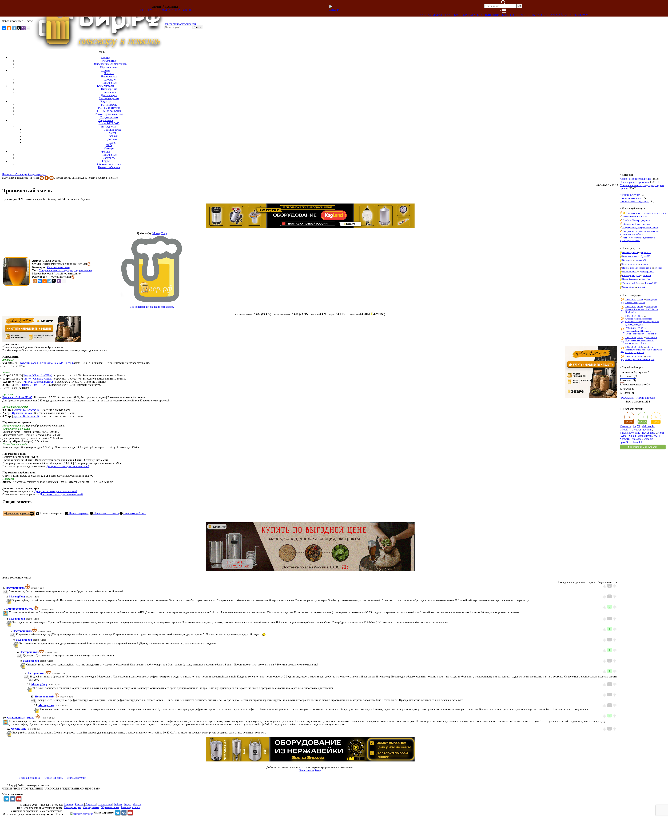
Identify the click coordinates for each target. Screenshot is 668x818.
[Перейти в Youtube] (19, 799)
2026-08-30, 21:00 (634, 337)
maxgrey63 (651, 299)
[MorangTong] (152, 268)
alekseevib (648, 426)
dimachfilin (651, 337)
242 (622, 359)
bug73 (636, 426)
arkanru (644, 264)
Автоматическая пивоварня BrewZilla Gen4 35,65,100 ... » (643, 351)
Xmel (624, 435)
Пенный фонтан (630, 252)
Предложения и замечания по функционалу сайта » (639, 341)
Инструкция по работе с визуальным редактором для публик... (639, 232)
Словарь (549, 14)
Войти (192, 23)
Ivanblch (637, 442)
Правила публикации (14, 174)
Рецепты (507, 14)
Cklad (632, 435)
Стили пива (490, 14)
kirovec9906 (651, 283)
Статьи (475, 14)
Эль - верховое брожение (635, 182)
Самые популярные (631, 198)
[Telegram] (14, 28)
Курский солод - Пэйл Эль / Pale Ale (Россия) (47, 362)
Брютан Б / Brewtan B (26, 409)
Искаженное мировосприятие (636, 267)
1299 (622, 332)
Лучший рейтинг (630, 194)
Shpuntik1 (646, 252)
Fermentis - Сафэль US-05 (17, 397)
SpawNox (625, 442)
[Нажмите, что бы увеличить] (17, 271)
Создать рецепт (37, 174)
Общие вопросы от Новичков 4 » (642, 333)
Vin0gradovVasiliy (630, 432)
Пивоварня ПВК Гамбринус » (639, 359)
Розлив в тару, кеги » (635, 302)
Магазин (439, 14)
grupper (658, 267)
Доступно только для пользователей (67, 466)
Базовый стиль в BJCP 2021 (635, 216)
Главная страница (29, 777)
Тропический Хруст (632, 283)
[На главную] (98, 47)
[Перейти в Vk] (12, 799)
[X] (19, 28)
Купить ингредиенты (18, 513)
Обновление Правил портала (636, 224)
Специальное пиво (58, 267)
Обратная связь (180, 9)
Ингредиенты (525, 14)
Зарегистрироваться (176, 23)
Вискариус (627, 260)
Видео (572, 14)
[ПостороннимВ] (8, 591)
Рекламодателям (76, 777)
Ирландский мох (22, 413)
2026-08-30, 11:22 (634, 347)
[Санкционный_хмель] (8, 612)
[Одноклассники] (9, 28)
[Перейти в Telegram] (6, 799)
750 (622, 342)
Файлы (561, 14)
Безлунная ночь (629, 264)
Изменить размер (78, 513)
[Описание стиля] (89, 263)
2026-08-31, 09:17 (634, 316)
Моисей (647, 275)
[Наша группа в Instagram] (51, 177)
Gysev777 (645, 256)
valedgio (648, 438)
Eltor (648, 356)
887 (622, 351)
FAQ (539, 14)
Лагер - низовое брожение (635, 178)
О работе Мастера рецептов (636, 220)
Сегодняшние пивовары (642, 446)
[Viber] (23, 28)
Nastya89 (625, 438)
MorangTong (159, 233)
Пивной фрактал (630, 279)
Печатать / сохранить (106, 513)
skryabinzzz (648, 432)
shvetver (636, 429)
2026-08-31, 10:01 (634, 299)
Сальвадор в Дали (631, 275)
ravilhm (647, 429)
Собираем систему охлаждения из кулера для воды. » (642, 323)
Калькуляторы (458, 14)
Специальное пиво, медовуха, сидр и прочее (65, 270)
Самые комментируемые (634, 201)
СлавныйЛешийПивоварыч (638, 318)
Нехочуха (625, 426)
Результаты (627, 397)
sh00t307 (625, 429)
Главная (425, 14)
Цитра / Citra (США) (34, 384)
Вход (163, 9)
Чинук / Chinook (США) (37, 375)
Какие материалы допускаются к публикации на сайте (637, 239)
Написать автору (164, 306)
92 (622, 311)
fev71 (657, 435)
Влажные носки (630, 256)
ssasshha (637, 438)
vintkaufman (645, 435)
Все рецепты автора (141, 306)
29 (622, 322)
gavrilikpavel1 (647, 271)
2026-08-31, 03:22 (634, 328)
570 (622, 302)
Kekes (660, 432)
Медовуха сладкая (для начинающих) (640, 227)
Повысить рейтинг (134, 513)
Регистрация (149, 9)
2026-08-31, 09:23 (634, 306)
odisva (649, 347)
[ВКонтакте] (4, 28)
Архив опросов (646, 397)
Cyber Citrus (628, 287)
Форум (583, 14)
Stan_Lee (645, 279)
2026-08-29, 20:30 (634, 356)
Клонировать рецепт (51, 513)
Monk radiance (629, 271)
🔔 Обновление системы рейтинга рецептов (644, 213)
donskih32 (641, 260)
